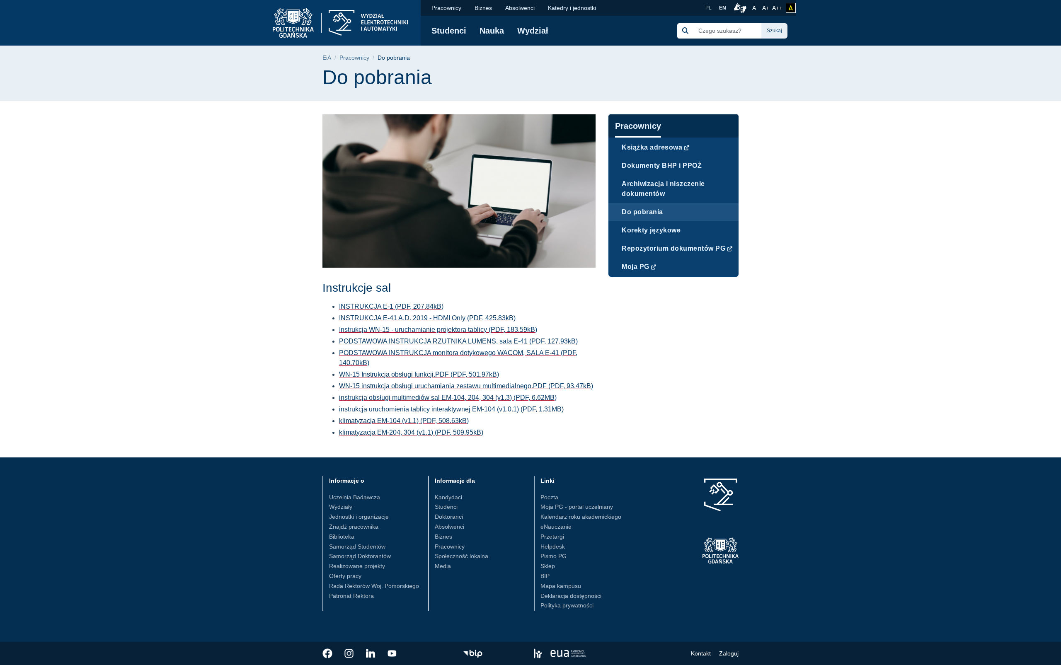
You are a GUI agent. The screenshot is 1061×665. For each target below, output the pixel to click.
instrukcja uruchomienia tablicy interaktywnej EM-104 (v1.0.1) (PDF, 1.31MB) (451, 409)
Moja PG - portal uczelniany (576, 506)
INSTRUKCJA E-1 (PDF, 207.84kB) (391, 306)
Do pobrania (642, 211)
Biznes (483, 8)
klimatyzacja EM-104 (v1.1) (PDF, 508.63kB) (404, 420)
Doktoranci (449, 516)
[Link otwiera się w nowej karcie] (327, 653)
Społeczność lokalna (461, 556)
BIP (545, 576)
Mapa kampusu (560, 586)
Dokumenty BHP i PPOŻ (662, 165)
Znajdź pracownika (353, 526)
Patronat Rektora (351, 595)
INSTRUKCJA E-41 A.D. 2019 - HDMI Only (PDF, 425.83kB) (427, 318)
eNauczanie (556, 526)
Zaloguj (729, 653)
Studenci (448, 30)
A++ (777, 7)
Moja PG (635, 266)
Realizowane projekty (357, 566)
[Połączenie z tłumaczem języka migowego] (739, 8)
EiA (326, 58)
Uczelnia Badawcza (354, 497)
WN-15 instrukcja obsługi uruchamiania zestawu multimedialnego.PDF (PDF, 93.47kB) (466, 385)
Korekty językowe (651, 230)
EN (722, 8)
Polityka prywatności (566, 605)
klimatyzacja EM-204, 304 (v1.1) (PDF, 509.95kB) (411, 432)
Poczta (549, 497)
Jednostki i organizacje (359, 516)
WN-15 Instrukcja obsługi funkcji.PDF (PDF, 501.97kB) (419, 374)
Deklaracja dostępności (570, 595)
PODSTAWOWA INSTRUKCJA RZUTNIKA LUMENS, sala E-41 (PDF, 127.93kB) (458, 341)
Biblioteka (341, 536)
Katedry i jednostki (572, 8)
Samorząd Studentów (357, 546)
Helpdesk (552, 546)
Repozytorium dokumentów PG (673, 248)
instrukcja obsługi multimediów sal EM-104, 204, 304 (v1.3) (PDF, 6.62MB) (448, 397)
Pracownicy (446, 8)
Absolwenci (520, 8)
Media (443, 566)
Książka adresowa (652, 147)
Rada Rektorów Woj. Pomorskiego (374, 586)
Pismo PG (553, 556)
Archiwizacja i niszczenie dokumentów (663, 188)
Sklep (547, 566)
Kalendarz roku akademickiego (580, 516)
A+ (766, 7)
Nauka (492, 30)
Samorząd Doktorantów (360, 556)
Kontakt (701, 653)
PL (708, 8)
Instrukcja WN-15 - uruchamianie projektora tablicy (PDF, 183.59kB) (438, 329)
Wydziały (340, 506)
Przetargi (552, 536)
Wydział (532, 30)
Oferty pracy (345, 576)
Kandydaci (448, 497)
